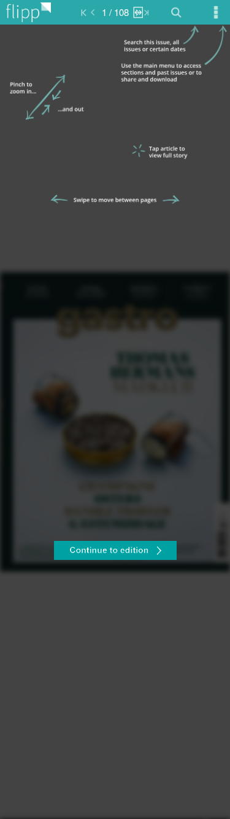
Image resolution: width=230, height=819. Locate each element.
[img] (115, 422)
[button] (115, 552)
